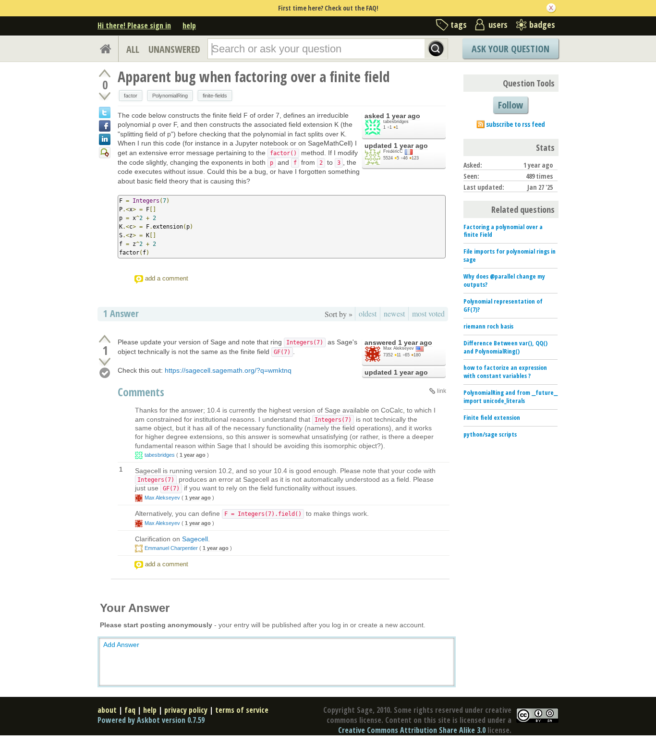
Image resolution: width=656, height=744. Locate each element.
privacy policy (185, 710)
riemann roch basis (488, 326)
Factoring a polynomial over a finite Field (503, 230)
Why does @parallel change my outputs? (504, 280)
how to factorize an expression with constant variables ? (505, 371)
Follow (510, 104)
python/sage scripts (490, 434)
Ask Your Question (510, 48)
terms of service (241, 710)
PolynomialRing (170, 95)
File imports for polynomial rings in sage (509, 255)
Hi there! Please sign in (134, 25)
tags (458, 24)
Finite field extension (491, 417)
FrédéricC (393, 151)
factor (130, 95)
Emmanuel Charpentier (171, 548)
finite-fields (215, 95)
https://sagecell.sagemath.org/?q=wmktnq (228, 370)
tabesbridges (396, 121)
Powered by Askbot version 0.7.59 (151, 720)
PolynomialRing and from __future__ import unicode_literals (510, 396)
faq (129, 710)
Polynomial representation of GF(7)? (503, 305)
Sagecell (195, 539)
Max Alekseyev (398, 348)
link (441, 391)
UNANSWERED (174, 49)
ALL (132, 49)
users (498, 24)
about (107, 710)
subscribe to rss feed (515, 124)
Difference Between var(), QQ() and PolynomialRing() (505, 347)
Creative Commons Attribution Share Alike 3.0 (412, 730)
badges (542, 24)
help (189, 25)
